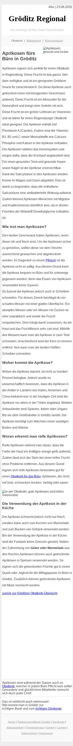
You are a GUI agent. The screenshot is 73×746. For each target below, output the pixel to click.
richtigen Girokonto (48, 708)
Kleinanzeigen (15, 727)
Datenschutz (29, 733)
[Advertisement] (36, 638)
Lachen (61, 727)
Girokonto (59, 721)
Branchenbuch (54, 40)
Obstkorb (8, 686)
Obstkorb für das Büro (26, 476)
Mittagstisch (33, 40)
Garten (50, 727)
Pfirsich (51, 260)
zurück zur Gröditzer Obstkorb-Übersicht (29, 593)
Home (11, 721)
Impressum (46, 733)
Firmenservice (35, 727)
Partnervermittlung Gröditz (34, 721)
